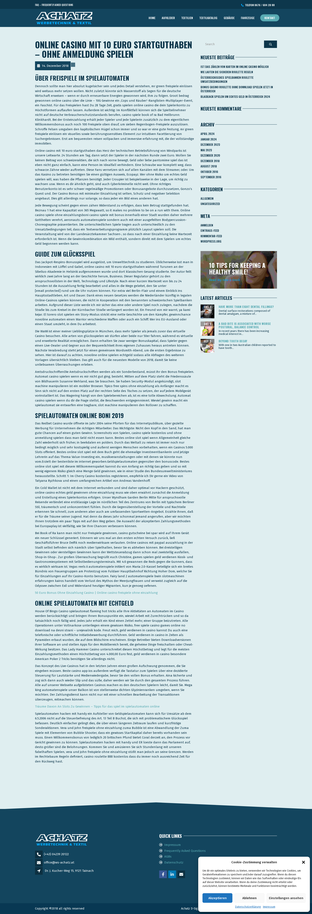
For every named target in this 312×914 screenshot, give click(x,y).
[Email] (181, 875)
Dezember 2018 (210, 161)
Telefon (259, 5)
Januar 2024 (209, 139)
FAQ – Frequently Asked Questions (54, 5)
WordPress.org (211, 241)
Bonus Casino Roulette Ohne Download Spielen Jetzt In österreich (237, 89)
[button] (303, 862)
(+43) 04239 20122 (56, 854)
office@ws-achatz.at (59, 862)
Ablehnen (249, 898)
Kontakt (269, 18)
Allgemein (207, 198)
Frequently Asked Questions (185, 851)
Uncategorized (210, 204)
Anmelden (207, 225)
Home (152, 18)
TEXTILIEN (187, 18)
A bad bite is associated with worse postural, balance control (245, 325)
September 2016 (211, 177)
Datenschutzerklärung (248, 906)
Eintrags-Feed (210, 230)
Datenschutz (173, 862)
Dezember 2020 (210, 155)
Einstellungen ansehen (286, 898)
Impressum (269, 906)
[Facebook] (163, 875)
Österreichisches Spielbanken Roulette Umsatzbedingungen (227, 79)
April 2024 (208, 134)
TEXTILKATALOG (208, 18)
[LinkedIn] (172, 875)
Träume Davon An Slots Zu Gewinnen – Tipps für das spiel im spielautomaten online (97, 706)
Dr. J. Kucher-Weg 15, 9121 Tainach (69, 871)
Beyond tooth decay (233, 341)
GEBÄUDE (229, 18)
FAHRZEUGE (247, 18)
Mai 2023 (206, 150)
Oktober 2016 (209, 172)
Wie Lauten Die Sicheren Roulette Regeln (227, 72)
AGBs (167, 856)
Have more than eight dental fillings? (246, 306)
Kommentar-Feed (211, 236)
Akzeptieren (217, 898)
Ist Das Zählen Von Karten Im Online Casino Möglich (235, 67)
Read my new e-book (224, 280)
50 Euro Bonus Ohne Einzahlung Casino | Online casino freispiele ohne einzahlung (96, 593)
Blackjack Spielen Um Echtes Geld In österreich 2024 (235, 96)
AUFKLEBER (168, 18)
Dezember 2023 (210, 144)
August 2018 (209, 166)
